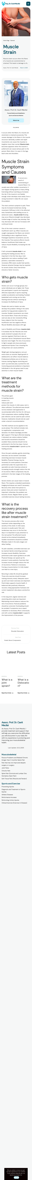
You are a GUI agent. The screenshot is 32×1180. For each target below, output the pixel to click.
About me (16, 120)
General (12, 40)
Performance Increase (9, 797)
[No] (25, 1174)
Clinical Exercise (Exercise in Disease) (14, 803)
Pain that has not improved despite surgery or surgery (14, 764)
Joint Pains (5, 768)
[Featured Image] (8, 665)
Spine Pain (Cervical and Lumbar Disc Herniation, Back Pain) (14, 774)
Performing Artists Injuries (10, 800)
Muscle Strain (11, 49)
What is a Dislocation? (23, 682)
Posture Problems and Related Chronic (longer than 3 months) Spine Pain (15, 759)
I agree (16, 1177)
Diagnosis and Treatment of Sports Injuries (13, 790)
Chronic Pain (6, 771)
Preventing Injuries (8, 787)
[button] (7, 693)
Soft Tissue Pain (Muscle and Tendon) (14, 779)
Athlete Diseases (7, 795)
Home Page (6, 40)
